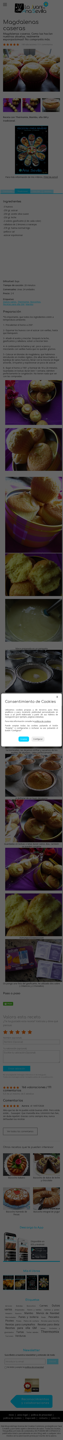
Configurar (38, 739)
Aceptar (23, 739)
